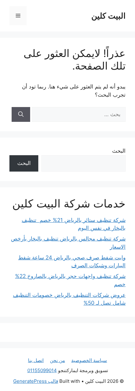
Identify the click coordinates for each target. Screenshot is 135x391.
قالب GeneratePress (35, 381)
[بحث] (21, 114)
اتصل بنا (36, 360)
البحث (119, 151)
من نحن (57, 360)
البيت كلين (108, 15)
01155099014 (42, 370)
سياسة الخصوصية (89, 360)
